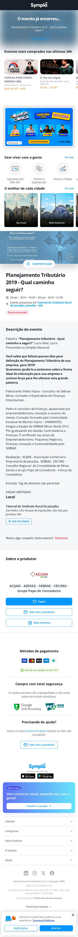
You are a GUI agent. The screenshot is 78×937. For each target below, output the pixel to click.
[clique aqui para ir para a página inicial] (39, 5)
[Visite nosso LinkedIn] (26, 873)
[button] (11, 919)
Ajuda (8, 860)
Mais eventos (42, 622)
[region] (38, 924)
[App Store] (28, 776)
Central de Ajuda (36, 731)
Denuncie (61, 538)
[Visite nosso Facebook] (52, 873)
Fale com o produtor (42, 612)
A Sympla (11, 850)
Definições (21, 928)
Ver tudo (69, 157)
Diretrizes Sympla (37, 906)
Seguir (42, 601)
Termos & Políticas (43, 920)
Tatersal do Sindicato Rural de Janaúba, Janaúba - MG (40, 304)
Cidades (10, 821)
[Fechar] (73, 915)
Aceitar (56, 928)
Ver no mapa (20, 521)
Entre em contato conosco (48, 898)
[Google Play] (45, 776)
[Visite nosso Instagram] (34, 873)
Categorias (11, 831)
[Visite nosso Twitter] (43, 873)
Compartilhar (42, 264)
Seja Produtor (13, 840)
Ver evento (39, 39)
